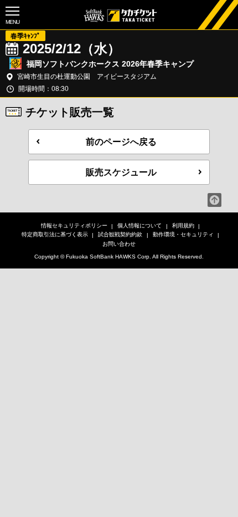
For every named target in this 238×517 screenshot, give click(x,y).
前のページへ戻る (121, 141)
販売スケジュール (121, 172)
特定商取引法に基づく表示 (55, 234)
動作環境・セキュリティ (183, 234)
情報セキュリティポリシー (74, 225)
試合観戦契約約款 (120, 234)
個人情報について (139, 225)
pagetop (214, 200)
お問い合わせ (119, 244)
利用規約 (183, 225)
